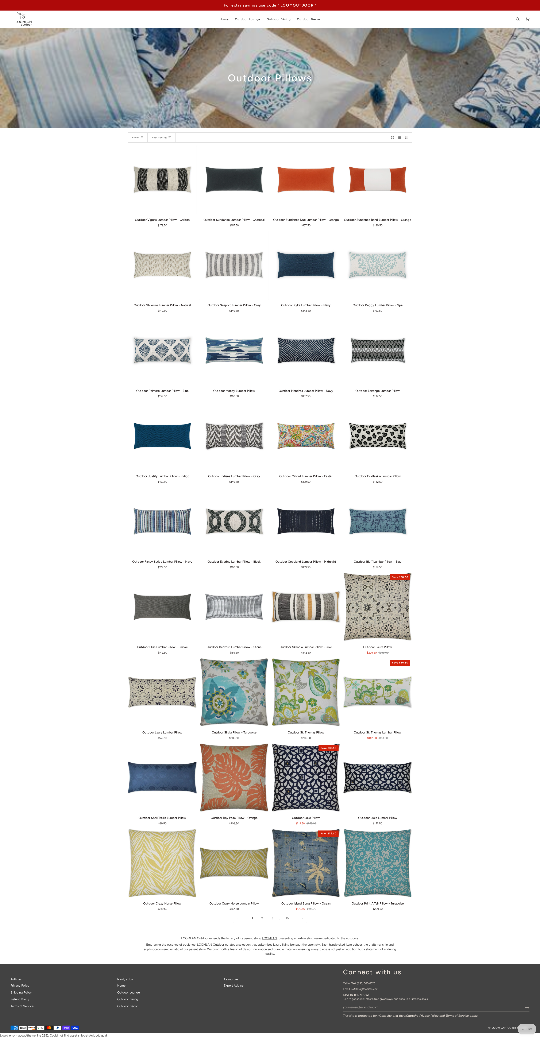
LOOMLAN (269, 938)
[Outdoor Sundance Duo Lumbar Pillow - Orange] (306, 179)
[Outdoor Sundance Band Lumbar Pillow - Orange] (377, 179)
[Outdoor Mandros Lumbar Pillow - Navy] (306, 350)
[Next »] (302, 918)
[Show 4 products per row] (407, 137)
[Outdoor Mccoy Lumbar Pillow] (234, 350)
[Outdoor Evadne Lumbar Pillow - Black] (234, 521)
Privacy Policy (429, 1016)
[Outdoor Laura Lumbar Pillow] (162, 692)
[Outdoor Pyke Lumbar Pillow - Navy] (306, 265)
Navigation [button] (125, 979)
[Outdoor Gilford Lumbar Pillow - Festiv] (306, 435)
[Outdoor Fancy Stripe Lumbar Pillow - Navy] (162, 521)
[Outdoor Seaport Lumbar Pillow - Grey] (234, 265)
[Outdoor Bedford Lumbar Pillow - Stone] (234, 607)
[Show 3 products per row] (399, 137)
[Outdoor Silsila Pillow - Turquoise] (234, 692)
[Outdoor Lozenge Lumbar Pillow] (377, 350)
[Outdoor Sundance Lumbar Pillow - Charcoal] (234, 179)
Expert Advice (233, 985)
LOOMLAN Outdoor (505, 1027)
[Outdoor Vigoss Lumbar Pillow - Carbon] (162, 179)
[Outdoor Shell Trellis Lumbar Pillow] (162, 777)
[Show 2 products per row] (392, 137)
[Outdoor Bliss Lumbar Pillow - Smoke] (162, 607)
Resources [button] (231, 979)
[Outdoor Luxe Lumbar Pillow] (377, 777)
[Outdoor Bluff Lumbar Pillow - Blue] (377, 521)
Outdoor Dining (127, 999)
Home (121, 985)
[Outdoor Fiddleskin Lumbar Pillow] (377, 435)
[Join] (523, 1007)
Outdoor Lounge (128, 992)
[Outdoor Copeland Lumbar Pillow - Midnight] (306, 521)
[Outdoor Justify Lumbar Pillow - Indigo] (162, 435)
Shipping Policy (21, 992)
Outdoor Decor (127, 1006)
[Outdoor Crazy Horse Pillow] (162, 863)
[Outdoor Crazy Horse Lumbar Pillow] (234, 863)
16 (287, 918)
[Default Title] (162, 179)
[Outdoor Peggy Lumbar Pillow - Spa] (377, 265)
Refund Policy (20, 999)
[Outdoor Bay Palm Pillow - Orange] (234, 777)
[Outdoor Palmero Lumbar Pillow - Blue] (162, 350)
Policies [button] (16, 979)
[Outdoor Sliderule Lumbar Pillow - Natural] (162, 265)
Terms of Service (457, 1016)
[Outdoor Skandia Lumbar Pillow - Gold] (306, 607)
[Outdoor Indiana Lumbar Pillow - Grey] (234, 435)
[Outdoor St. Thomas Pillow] (306, 692)
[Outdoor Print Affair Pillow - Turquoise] (377, 863)
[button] (224, 19)
